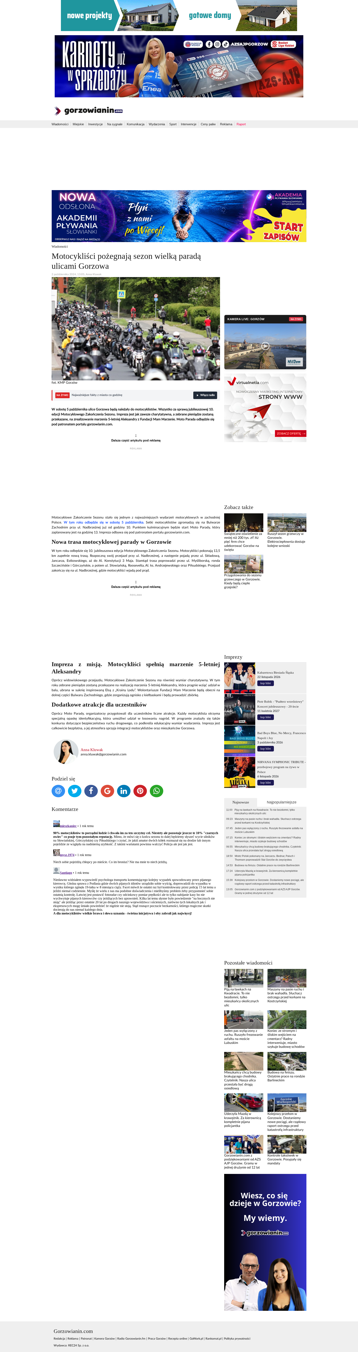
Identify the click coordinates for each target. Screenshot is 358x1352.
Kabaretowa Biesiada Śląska (275, 672)
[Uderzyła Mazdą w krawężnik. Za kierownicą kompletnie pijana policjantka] (243, 1102)
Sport (173, 124)
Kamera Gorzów (104, 1338)
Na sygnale (114, 124)
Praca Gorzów (157, 1338)
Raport (241, 124)
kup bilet (265, 683)
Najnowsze (240, 802)
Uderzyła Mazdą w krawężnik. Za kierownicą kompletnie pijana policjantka (266, 873)
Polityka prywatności (237, 1338)
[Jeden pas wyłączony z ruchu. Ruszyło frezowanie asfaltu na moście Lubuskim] (243, 1019)
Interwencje (188, 124)
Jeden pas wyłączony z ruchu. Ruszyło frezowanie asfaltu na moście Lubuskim (269, 830)
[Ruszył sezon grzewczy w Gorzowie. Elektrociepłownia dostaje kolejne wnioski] (286, 522)
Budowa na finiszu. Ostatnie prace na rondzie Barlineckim (267, 865)
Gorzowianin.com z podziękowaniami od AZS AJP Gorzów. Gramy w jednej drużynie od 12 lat (267, 891)
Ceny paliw (208, 124)
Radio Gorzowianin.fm (131, 1338)
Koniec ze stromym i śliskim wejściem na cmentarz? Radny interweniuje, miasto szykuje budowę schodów (268, 839)
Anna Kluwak (92, 750)
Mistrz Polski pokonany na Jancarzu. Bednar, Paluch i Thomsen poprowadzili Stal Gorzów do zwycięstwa (265, 858)
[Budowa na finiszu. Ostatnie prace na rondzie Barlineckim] (286, 1061)
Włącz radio (207, 395)
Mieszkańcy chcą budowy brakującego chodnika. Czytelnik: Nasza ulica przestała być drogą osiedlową (268, 848)
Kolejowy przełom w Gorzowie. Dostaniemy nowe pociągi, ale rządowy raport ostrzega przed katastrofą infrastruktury (269, 882)
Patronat (86, 1338)
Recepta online (177, 1338)
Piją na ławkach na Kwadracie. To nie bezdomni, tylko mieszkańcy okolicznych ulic (265, 811)
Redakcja (59, 1338)
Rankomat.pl (213, 1338)
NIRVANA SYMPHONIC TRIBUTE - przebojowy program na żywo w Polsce (281, 767)
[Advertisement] (179, 159)
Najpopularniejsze (281, 802)
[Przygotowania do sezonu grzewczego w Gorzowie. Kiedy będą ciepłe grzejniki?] (243, 564)
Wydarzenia (157, 124)
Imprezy (233, 657)
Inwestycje (95, 124)
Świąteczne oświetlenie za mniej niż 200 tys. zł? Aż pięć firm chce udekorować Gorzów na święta (243, 541)
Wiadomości (60, 124)
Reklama (226, 124)
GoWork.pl (196, 1338)
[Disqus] (136, 870)
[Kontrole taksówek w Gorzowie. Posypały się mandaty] (286, 1144)
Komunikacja (135, 124)
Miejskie (78, 124)
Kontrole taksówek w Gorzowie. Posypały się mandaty (284, 1159)
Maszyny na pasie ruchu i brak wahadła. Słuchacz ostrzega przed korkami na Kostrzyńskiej (268, 821)
